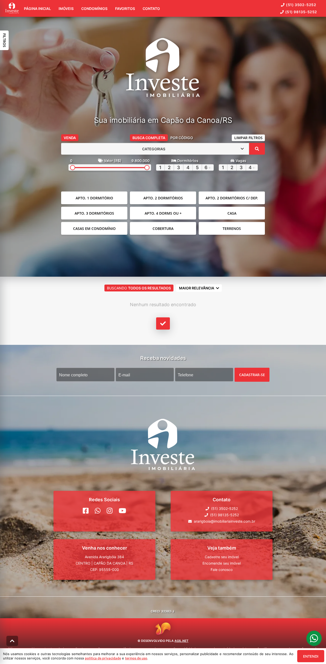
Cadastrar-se (252, 374)
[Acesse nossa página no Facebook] (86, 510)
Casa (231, 213)
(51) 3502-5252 (301, 5)
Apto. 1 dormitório (94, 198)
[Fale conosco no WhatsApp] (98, 510)
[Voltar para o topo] (12, 641)
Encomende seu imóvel (221, 563)
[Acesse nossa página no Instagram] (110, 510)
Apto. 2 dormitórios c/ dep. (232, 198)
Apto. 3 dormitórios (94, 213)
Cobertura (163, 228)
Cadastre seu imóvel (222, 557)
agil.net (181, 641)
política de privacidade (103, 658)
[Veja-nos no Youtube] (122, 510)
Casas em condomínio (94, 228)
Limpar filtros (248, 137)
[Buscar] (257, 149)
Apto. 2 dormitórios (163, 198)
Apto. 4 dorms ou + (163, 213)
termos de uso (136, 658)
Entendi (310, 656)
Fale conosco (222, 569)
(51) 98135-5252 (301, 12)
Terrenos (232, 228)
